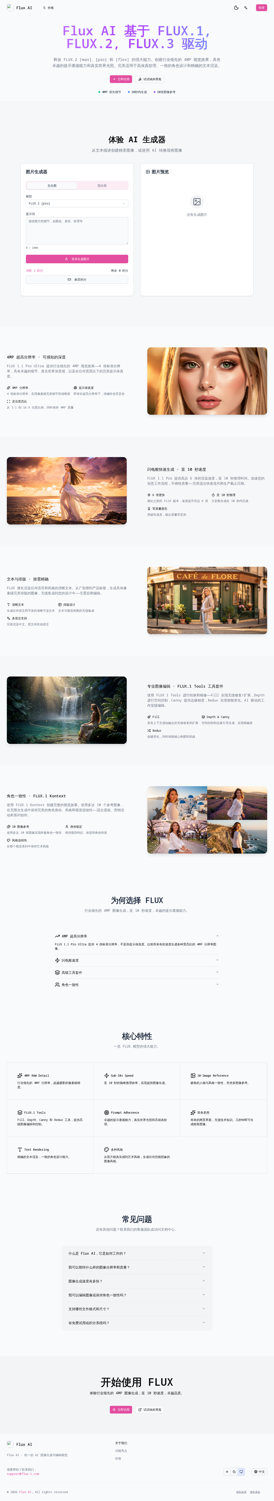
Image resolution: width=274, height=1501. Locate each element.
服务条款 (255, 1492)
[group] (234, 1472)
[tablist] (77, 185)
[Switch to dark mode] (236, 7)
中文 (262, 1472)
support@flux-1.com (23, 1474)
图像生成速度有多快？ (85, 1281)
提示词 (30, 213)
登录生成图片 (80, 259)
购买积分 (80, 279)
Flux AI (25, 1492)
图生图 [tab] (102, 186)
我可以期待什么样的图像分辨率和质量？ (99, 1267)
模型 (29, 196)
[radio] (227, 1472)
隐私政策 (241, 1492)
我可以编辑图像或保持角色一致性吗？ (97, 1295)
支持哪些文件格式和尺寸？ (89, 1309)
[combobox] (77, 203)
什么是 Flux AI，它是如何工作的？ (97, 1253)
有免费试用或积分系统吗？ (89, 1322)
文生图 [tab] (52, 186)
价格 (51, 8)
